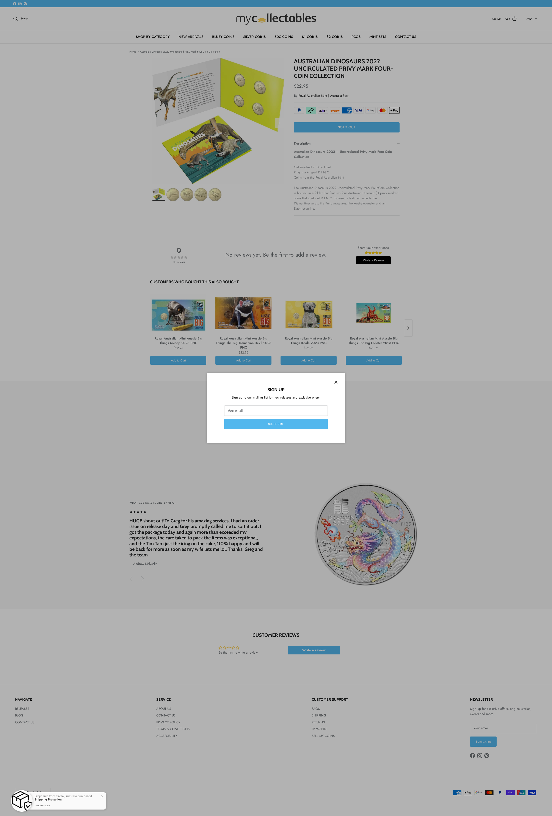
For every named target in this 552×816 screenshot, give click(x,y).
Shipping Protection (48, 799)
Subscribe (276, 424)
